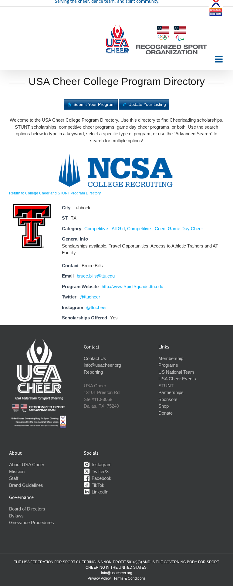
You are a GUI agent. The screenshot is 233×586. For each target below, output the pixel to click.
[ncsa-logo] (116, 152)
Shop (163, 406)
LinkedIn (99, 491)
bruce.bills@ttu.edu (96, 275)
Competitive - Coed (146, 228)
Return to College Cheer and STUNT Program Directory (55, 193)
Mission (17, 471)
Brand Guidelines (26, 485)
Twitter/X (99, 471)
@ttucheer (89, 296)
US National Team (176, 372)
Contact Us (95, 358)
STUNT (166, 385)
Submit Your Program (94, 104)
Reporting (93, 372)
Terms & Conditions (129, 578)
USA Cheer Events (177, 378)
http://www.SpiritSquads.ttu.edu (132, 286)
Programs (168, 365)
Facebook (100, 478)
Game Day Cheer (185, 228)
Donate (165, 413)
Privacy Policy (99, 578)
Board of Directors (27, 508)
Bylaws (16, 515)
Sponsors (167, 399)
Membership (170, 358)
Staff (13, 478)
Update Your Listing (147, 104)
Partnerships (171, 392)
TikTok (97, 485)
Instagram (101, 464)
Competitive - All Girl (104, 228)
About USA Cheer (26, 464)
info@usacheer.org (102, 365)
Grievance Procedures (31, 522)
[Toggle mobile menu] (219, 59)
